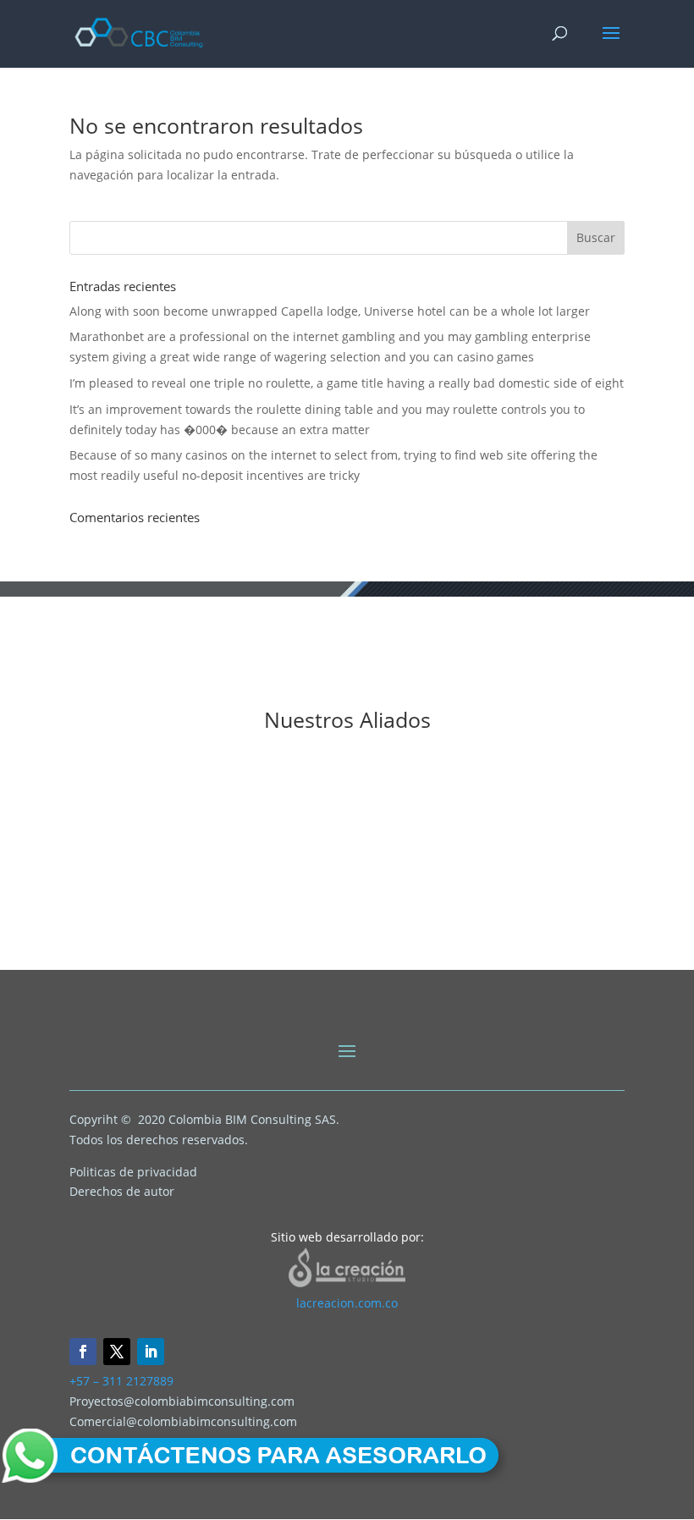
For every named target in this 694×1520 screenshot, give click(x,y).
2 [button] (278, 922)
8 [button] (370, 922)
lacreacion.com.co (347, 1303)
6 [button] (339, 922)
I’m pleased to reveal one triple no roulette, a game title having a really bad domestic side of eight (346, 383)
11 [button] (415, 922)
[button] (12, 843)
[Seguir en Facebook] (82, 1351)
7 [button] (355, 922)
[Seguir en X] (116, 1351)
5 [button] (324, 922)
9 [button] (385, 922)
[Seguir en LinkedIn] (150, 1351)
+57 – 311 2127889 (121, 1381)
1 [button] (263, 922)
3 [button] (294, 922)
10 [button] (400, 922)
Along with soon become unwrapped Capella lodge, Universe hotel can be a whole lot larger (329, 311)
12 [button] (431, 922)
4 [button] (309, 922)
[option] (186, 835)
